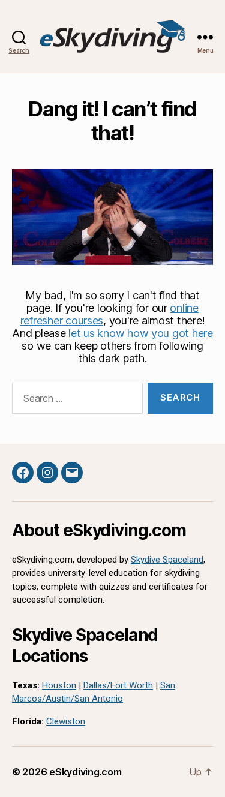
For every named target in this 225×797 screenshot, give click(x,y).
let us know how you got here (140, 333)
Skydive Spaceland (167, 559)
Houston (59, 685)
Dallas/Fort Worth (118, 685)
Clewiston (65, 721)
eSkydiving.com (85, 772)
